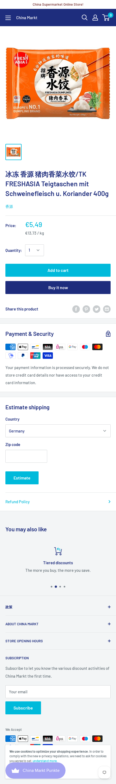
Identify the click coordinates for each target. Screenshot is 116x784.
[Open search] (85, 18)
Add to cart (58, 270)
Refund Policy (17, 501)
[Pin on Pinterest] (86, 309)
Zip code (12, 444)
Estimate (21, 477)
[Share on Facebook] (76, 309)
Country (12, 419)
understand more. (45, 761)
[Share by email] (107, 309)
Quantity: (13, 250)
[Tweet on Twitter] (96, 309)
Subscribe (23, 707)
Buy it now (58, 287)
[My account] (95, 18)
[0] (106, 17)
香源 (9, 206)
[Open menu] (8, 18)
